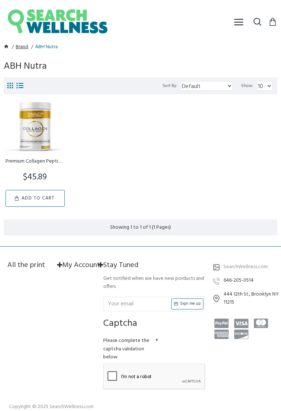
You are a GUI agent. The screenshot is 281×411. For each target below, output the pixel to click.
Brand (22, 47)
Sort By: (169, 86)
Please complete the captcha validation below (126, 348)
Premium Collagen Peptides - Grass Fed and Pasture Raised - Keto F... (35, 161)
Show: (247, 86)
